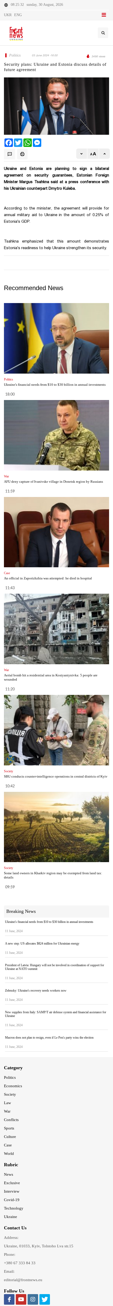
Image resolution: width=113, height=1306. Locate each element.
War (7, 1111)
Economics (13, 1086)
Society (10, 1094)
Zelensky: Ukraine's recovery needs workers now (35, 990)
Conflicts (11, 1120)
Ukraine (10, 1217)
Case (8, 1145)
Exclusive (12, 1183)
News (8, 1174)
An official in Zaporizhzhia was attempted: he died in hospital (48, 578)
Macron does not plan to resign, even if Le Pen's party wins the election (49, 1037)
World (9, 1153)
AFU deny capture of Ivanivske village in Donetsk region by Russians (53, 482)
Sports (9, 1128)
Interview (11, 1191)
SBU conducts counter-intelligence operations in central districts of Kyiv (55, 776)
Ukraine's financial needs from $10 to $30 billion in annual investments (55, 385)
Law (7, 1103)
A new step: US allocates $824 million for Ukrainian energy (42, 943)
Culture (10, 1137)
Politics (10, 1077)
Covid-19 (11, 1200)
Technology (13, 1208)
